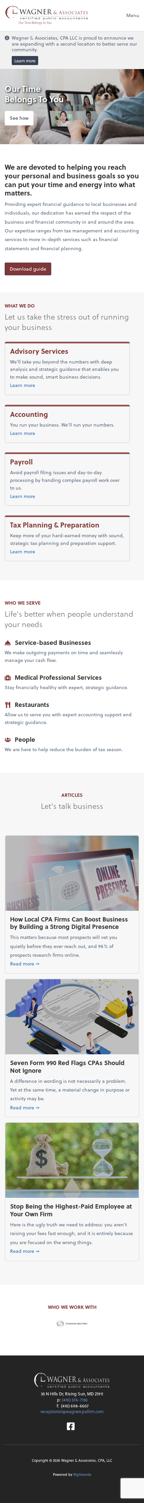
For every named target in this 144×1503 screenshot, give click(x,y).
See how (19, 117)
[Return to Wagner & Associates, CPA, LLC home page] (72, 1381)
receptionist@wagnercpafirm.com (72, 1411)
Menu (132, 15)
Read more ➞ (72, 963)
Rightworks (82, 1474)
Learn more (24, 61)
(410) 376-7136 (75, 1400)
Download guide (28, 269)
